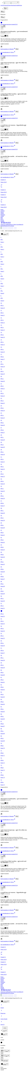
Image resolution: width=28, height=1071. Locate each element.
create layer (5, 1060)
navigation (5, 1001)
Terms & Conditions (5, 224)
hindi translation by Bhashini (7, 49)
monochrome (4, 1068)
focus (2, 1067)
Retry (17, 49)
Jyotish (17, 5)
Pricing (20, 5)
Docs (2, 218)
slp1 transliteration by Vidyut (7, 52)
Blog (2, 217)
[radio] (1, 1043)
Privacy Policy (13, 224)
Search (6, 5)
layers (4, 1034)
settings (4, 1064)
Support (2, 221)
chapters (4, 234)
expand (2, 1069)
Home (2, 209)
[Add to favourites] (2, 28)
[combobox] (4, 1029)
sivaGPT (3, 5)
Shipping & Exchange (9, 225)
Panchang (13, 5)
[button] (14, 28)
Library (9, 5)
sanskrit (2, 36)
